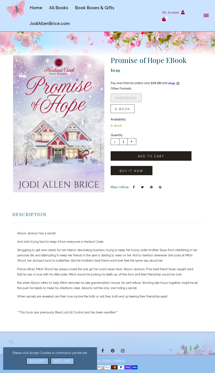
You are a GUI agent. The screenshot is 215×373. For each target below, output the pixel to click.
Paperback (126, 98)
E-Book (122, 109)
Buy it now (131, 171)
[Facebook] (102, 351)
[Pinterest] (113, 351)
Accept (37, 361)
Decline (62, 361)
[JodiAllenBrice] (15, 9)
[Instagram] (123, 351)
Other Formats (121, 88)
